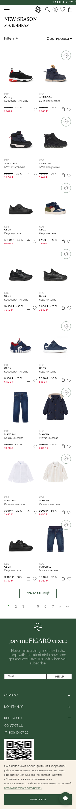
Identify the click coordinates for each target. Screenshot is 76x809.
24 (47, 86)
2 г (46, 423)
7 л (24, 423)
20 (36, 219)
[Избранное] (62, 9)
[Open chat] (65, 798)
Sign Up (59, 676)
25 (52, 86)
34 (28, 86)
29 (29, 152)
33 (23, 86)
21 (41, 219)
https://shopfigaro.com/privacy (23, 788)
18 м (64, 489)
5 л (14, 423)
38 (37, 556)
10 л (34, 423)
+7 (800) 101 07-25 (16, 732)
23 (41, 86)
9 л (20, 489)
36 (63, 152)
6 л (19, 423)
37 (69, 152)
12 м (64, 423)
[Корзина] (70, 9)
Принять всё (38, 800)
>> (67, 606)
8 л (29, 423)
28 (69, 86)
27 (63, 86)
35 (34, 86)
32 (17, 86)
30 (7, 86)
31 (12, 86)
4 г (10, 423)
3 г (5, 423)
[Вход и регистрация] (55, 9)
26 (58, 86)
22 (47, 219)
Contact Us (13, 725)
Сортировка (58, 39)
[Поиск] (47, 9)
